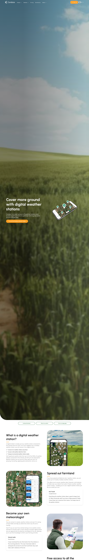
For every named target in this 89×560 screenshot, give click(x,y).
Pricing (32, 2)
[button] (19, 3)
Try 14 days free (74, 2)
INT (81, 2)
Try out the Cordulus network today (17, 221)
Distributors (38, 2)
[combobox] (81, 2)
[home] (10, 2)
